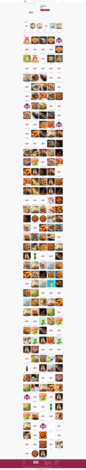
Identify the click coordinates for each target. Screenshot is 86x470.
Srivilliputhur (30, 467)
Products (26, 3)
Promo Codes (24, 463)
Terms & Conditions (24, 462)
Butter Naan (51, 30)
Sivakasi (28, 467)
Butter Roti (44, 30)
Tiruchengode (47, 467)
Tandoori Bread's (30, 3)
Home (24, 3)
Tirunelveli (50, 467)
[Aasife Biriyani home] (27, 1)
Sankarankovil (24, 467)
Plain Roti (58, 30)
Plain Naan (25, 30)
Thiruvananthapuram (41, 467)
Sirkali (26, 467)
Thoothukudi (45, 467)
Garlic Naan (31, 30)
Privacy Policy (24, 461)
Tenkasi (32, 467)
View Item (26, 32)
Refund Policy (24, 464)
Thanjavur (34, 467)
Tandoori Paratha (38, 30)
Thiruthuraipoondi (37, 467)
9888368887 (56, 462)
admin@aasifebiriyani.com (58, 461)
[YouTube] (56, 464)
